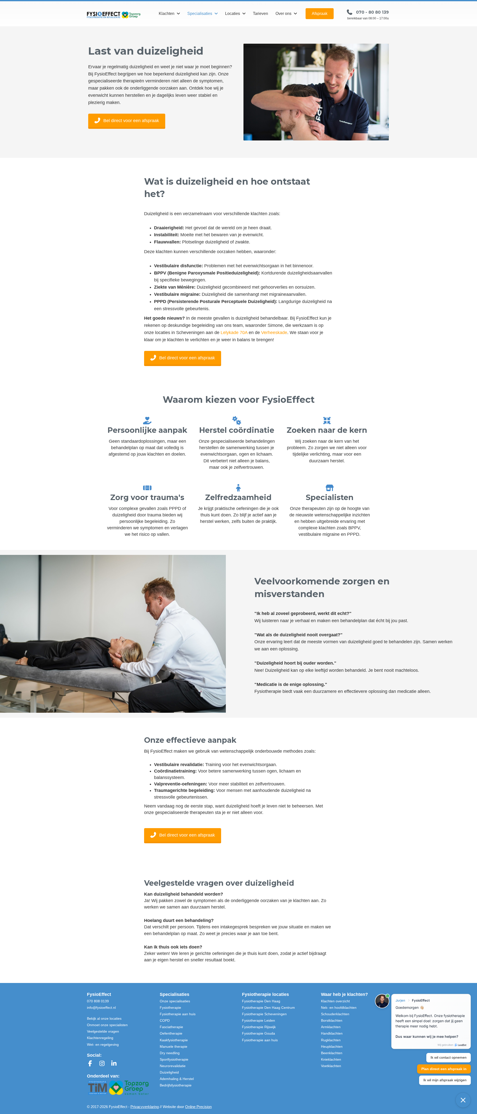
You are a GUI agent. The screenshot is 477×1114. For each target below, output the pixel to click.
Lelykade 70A (234, 332)
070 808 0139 (98, 1001)
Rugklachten (331, 1040)
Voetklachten (331, 1066)
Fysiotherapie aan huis (178, 1014)
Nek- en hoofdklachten (339, 1008)
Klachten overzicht (335, 1001)
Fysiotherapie (170, 1008)
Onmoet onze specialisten (107, 1025)
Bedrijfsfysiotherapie (176, 1085)
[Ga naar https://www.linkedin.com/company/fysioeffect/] (114, 1063)
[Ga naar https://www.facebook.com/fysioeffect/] (90, 1063)
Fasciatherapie (171, 1027)
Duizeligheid (169, 1072)
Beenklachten (331, 1053)
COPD (165, 1020)
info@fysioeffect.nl (101, 1008)
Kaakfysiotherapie (174, 1040)
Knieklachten (331, 1059)
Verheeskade (274, 332)
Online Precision (198, 1107)
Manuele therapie (173, 1046)
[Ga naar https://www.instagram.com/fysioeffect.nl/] (102, 1063)
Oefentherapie (171, 1033)
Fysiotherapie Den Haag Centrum (268, 1008)
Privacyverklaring (144, 1107)
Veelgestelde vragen (103, 1031)
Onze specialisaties (175, 1001)
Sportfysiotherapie (174, 1059)
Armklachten (331, 1027)
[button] (320, 13)
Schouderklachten (335, 1014)
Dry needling (170, 1053)
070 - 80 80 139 (372, 12)
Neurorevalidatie (173, 1066)
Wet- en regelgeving (103, 1044)
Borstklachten (331, 1020)
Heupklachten (332, 1046)
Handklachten (332, 1033)
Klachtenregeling (100, 1038)
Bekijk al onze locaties (104, 1018)
